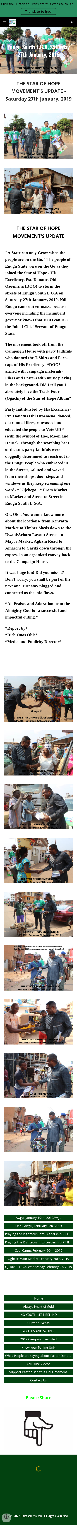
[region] (38, 8)
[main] (38, 51)
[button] (4, 22)
